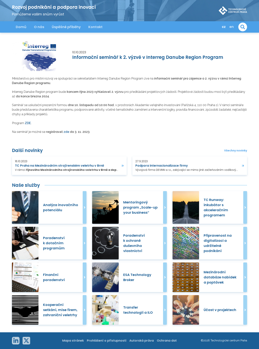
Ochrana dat (167, 340)
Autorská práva (141, 340)
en (231, 26)
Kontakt (95, 26)
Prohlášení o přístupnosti (106, 340)
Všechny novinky (235, 150)
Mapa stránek (73, 340)
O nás (39, 26)
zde (67, 132)
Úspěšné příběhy (66, 26)
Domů (21, 26)
